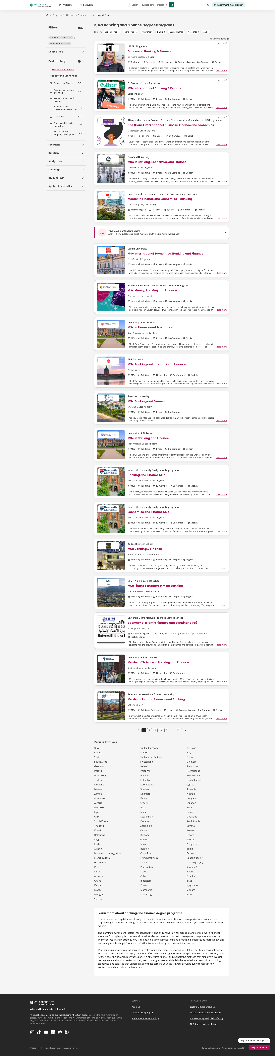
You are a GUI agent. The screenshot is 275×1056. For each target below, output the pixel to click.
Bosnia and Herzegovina (107, 853)
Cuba (143, 876)
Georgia (190, 839)
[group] (166, 32)
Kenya (97, 885)
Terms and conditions (211, 1048)
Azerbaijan (146, 825)
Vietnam (190, 793)
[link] (102, 15)
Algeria (98, 848)
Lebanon (191, 802)
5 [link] (166, 730)
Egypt (97, 839)
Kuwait (98, 830)
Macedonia (146, 889)
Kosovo (144, 885)
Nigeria (190, 894)
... (172, 730)
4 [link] (161, 730)
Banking (161, 31)
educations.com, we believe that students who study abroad (61, 1015)
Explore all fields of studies (202, 1006)
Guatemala (100, 862)
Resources (88, 4)
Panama (144, 821)
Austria (98, 802)
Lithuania (99, 784)
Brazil (143, 807)
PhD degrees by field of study (203, 1024)
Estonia (190, 853)
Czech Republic (194, 780)
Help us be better (259, 1047)
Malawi (144, 844)
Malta (143, 812)
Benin (189, 848)
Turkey (98, 780)
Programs (67, 4)
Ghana (97, 880)
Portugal (145, 770)
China (189, 757)
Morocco (99, 807)
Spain (97, 757)
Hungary (191, 798)
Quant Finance (176, 31)
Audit (206, 31)
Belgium (144, 775)
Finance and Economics (63, 69)
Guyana (190, 825)
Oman (143, 830)
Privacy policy (227, 1048)
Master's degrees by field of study (205, 1012)
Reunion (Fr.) (193, 867)
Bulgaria (145, 835)
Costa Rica (145, 853)
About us (136, 1006)
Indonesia (145, 880)
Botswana (99, 835)
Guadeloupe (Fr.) (195, 857)
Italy (188, 752)
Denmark (145, 793)
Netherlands (193, 770)
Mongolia (99, 894)
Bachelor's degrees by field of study (206, 1018)
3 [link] (155, 730)
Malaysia (191, 761)
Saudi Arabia (193, 821)
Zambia (98, 793)
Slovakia (98, 899)
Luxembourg (147, 784)
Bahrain (144, 848)
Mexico (98, 789)
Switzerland (146, 761)
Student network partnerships (145, 1018)
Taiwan (190, 812)
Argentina (99, 798)
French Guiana (102, 857)
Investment (147, 31)
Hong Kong (100, 775)
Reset (80, 27)
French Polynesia (149, 857)
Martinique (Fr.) (194, 862)
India (189, 807)
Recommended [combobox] (218, 38)
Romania (191, 789)
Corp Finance (130, 31)
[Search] (171, 4)
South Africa (100, 761)
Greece (144, 802)
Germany (99, 766)
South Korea (101, 821)
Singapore (192, 766)
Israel (189, 880)
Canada (98, 752)
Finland (144, 798)
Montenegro (147, 894)
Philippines (192, 844)
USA (96, 748)
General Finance (112, 31)
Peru (96, 867)
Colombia (145, 780)
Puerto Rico (146, 867)
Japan (97, 812)
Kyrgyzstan (192, 885)
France (144, 752)
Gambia (144, 839)
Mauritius (191, 816)
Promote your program (142, 1012)
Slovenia (191, 830)
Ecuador (190, 876)
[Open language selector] (208, 4)
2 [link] (149, 730)
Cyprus (190, 784)
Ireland (144, 766)
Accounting (193, 31)
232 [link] (179, 730)
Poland (98, 770)
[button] (60, 37)
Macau (97, 889)
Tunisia (144, 871)
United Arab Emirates (151, 757)
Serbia (97, 871)
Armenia (98, 876)
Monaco (190, 889)
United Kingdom (149, 748)
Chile (97, 816)
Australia (191, 748)
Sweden (144, 789)
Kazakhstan (146, 816)
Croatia (190, 835)
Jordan (97, 844)
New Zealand (193, 775)
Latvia (143, 862)
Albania (190, 871)
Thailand (99, 825)
